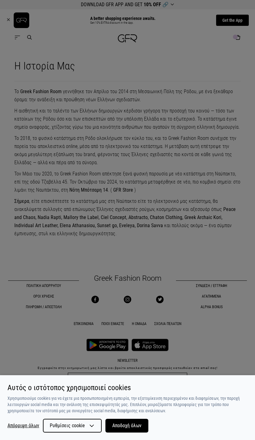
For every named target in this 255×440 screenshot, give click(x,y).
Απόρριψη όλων (23, 425)
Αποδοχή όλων (126, 425)
